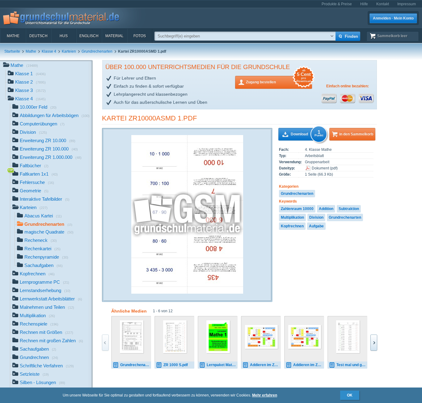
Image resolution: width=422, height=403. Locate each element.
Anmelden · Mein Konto (393, 18)
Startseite (12, 51)
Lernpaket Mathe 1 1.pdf (222, 365)
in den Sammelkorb (356, 134)
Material (114, 36)
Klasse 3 (30, 90)
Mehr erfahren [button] (264, 395)
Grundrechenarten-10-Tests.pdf (135, 365)
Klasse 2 (30, 82)
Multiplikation (292, 217)
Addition (326, 209)
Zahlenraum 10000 (297, 209)
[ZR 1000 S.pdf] (175, 336)
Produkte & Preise (337, 4)
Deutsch (38, 36)
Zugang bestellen (278, 80)
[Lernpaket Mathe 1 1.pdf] (218, 336)
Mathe (13, 36)
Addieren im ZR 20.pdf (265, 365)
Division (316, 217)
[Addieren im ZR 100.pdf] (304, 337)
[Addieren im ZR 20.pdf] (261, 337)
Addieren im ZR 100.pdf (308, 365)
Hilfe (364, 4)
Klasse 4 (49, 51)
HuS (64, 36)
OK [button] (349, 395)
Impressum (406, 4)
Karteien (69, 51)
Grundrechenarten (97, 51)
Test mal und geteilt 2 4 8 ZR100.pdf (351, 365)
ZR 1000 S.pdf (175, 365)
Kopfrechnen (292, 226)
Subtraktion (349, 209)
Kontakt (382, 4)
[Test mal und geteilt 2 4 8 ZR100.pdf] (348, 336)
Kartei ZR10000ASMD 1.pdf (149, 118)
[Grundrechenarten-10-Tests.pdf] (132, 336)
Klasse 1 (30, 73)
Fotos (139, 36)
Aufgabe (316, 226)
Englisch (89, 36)
